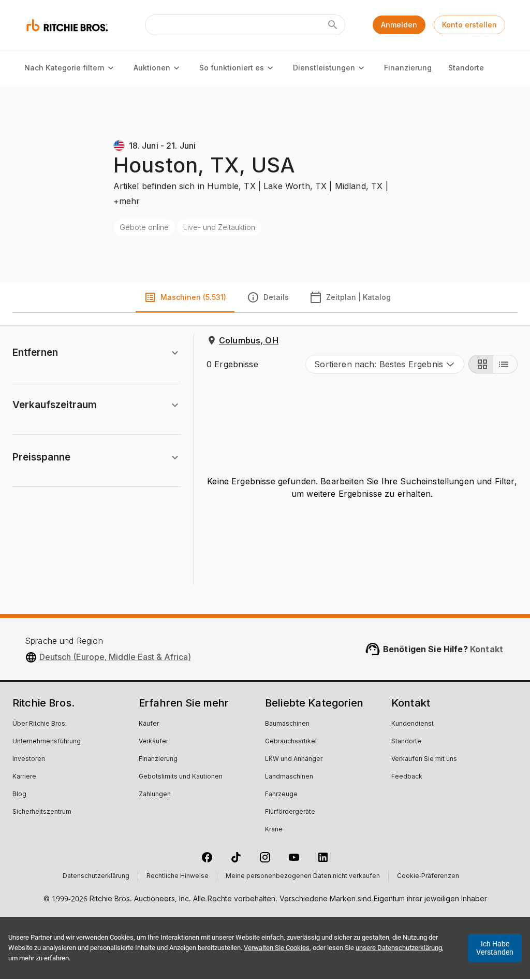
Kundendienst (412, 724)
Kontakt (486, 649)
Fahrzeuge (281, 794)
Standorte (466, 67)
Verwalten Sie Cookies (277, 948)
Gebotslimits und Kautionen (181, 777)
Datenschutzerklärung (96, 876)
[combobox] (384, 364)
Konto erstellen (469, 24)
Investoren (28, 759)
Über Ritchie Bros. (39, 724)
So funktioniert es (231, 67)
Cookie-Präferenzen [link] (428, 876)
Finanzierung (408, 67)
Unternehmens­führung (46, 741)
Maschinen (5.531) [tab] (193, 297)
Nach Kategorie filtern (64, 67)
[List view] (505, 364)
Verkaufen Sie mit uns (424, 759)
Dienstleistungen (324, 67)
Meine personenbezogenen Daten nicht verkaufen (303, 876)
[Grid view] (480, 364)
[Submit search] (333, 25)
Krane (274, 829)
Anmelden (399, 24)
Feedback (406, 777)
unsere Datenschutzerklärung (399, 948)
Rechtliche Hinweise (177, 876)
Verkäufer (153, 741)
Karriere (24, 777)
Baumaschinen (287, 724)
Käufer (149, 724)
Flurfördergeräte (290, 812)
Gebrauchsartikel (291, 741)
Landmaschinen (289, 777)
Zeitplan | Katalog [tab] (358, 297)
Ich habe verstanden (494, 948)
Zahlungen (155, 794)
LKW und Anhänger (293, 759)
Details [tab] (276, 297)
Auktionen (152, 67)
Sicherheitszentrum (41, 812)
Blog (19, 794)
